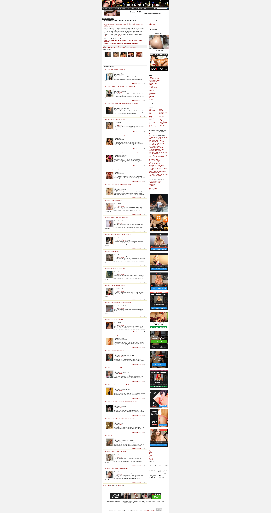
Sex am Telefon (153, 188)
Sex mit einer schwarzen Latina (129, 47)
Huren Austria (139, 8)
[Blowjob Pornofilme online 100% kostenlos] (159, 71)
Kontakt (133, 489)
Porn (144, 8)
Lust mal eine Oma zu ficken (156, 147)
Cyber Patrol (147, 510)
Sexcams (120, 407)
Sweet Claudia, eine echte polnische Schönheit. (131, 60)
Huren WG (151, 187)
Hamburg (151, 118)
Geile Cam (139, 46)
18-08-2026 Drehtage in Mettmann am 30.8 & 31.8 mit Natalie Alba (120, 86)
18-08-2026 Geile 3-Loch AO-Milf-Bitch (114, 319)
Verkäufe (151, 99)
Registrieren (152, 24)
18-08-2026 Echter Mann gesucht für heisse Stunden (117, 335)
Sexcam (124, 8)
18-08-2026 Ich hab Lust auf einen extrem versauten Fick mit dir (119, 418)
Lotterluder (151, 185)
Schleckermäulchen (154, 159)
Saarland (161, 109)
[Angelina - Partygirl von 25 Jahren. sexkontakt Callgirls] (123, 57)
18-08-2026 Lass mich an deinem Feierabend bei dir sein (118, 384)
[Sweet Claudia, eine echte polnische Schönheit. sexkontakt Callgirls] (131, 57)
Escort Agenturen (122, 240)
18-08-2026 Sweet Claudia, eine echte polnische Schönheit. (118, 184)
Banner (151, 452)
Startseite (105, 8)
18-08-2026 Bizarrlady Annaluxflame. (113, 200)
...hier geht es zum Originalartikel (113, 35)
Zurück (107, 485)
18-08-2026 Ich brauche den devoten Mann (115, 268)
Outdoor (151, 95)
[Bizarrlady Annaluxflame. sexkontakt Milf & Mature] (139, 57)
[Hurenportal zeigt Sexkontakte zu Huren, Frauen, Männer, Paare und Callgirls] (135, 6)
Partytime (120, 92)
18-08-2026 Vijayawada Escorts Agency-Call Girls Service (118, 234)
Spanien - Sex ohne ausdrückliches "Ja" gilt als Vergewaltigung (121, 43)
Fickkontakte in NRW (111, 47)
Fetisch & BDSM (121, 141)
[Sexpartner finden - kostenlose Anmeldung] (135, 15)
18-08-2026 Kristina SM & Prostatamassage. (115, 135)
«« (103, 485)
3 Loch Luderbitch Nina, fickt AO (157, 156)
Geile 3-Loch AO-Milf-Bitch (155, 139)
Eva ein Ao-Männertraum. (155, 150)
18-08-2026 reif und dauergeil (112, 251)
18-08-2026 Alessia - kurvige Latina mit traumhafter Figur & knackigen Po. (122, 103)
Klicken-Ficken (152, 190)
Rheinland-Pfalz (153, 126)
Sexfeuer (119, 47)
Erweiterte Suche (153, 105)
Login (150, 23)
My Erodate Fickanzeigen (114, 46)
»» (124, 485)
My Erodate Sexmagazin (155, 181)
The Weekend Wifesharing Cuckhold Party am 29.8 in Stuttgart (116, 60)
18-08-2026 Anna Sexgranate (112, 435)
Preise (150, 453)
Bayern (151, 112)
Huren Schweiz (131, 8)
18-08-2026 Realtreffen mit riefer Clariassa (115, 285)
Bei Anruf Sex (118, 8)
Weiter (121, 485)
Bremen (151, 116)
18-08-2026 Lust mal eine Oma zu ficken (114, 350)
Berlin (150, 113)
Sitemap (151, 458)
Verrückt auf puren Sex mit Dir (156, 149)
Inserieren (111, 8)
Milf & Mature (121, 206)
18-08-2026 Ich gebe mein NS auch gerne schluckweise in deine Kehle (121, 401)
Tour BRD (161, 119)
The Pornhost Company (145, 504)
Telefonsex (120, 373)
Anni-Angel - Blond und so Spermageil (158, 155)
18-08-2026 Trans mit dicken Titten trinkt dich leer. (116, 217)
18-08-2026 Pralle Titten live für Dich (113, 367)
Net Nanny (153, 510)
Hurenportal (152, 184)
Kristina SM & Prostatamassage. (108, 59)
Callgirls (120, 75)
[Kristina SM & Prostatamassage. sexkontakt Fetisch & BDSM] (108, 57)
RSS (150, 133)
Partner (151, 455)
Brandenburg (152, 115)
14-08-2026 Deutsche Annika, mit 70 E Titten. (115, 451)
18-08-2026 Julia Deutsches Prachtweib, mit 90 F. (116, 69)
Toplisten (151, 456)
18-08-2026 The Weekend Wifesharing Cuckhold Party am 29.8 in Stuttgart (122, 152)
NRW (150, 125)
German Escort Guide (154, 182)
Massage (151, 86)
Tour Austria (162, 118)
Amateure (123, 46)
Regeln (124, 489)
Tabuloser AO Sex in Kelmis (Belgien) (158, 137)
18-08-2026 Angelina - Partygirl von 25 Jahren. (116, 168)
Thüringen (161, 116)
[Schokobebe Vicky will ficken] (159, 212)
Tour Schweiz (162, 123)
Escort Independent (154, 78)
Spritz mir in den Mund (131, 46)
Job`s (150, 100)
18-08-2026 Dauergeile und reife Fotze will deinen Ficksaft (118, 302)
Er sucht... (151, 92)
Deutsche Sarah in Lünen (155, 163)
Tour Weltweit (162, 125)
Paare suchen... (153, 93)
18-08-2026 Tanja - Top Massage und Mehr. (115, 119)
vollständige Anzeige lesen (138, 83)
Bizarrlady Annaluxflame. (139, 59)
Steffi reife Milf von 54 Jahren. (156, 158)
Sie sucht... (151, 90)
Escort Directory (153, 83)
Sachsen (161, 110)
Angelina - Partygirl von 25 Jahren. (123, 59)
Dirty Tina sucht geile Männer (156, 140)
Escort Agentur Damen (154, 80)
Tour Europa (162, 121)
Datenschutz (119, 489)
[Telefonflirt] (159, 231)
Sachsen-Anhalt (163, 112)
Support (151, 459)
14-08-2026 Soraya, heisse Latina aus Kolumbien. (116, 468)
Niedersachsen (153, 123)
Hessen (151, 119)
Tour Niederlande (163, 122)
